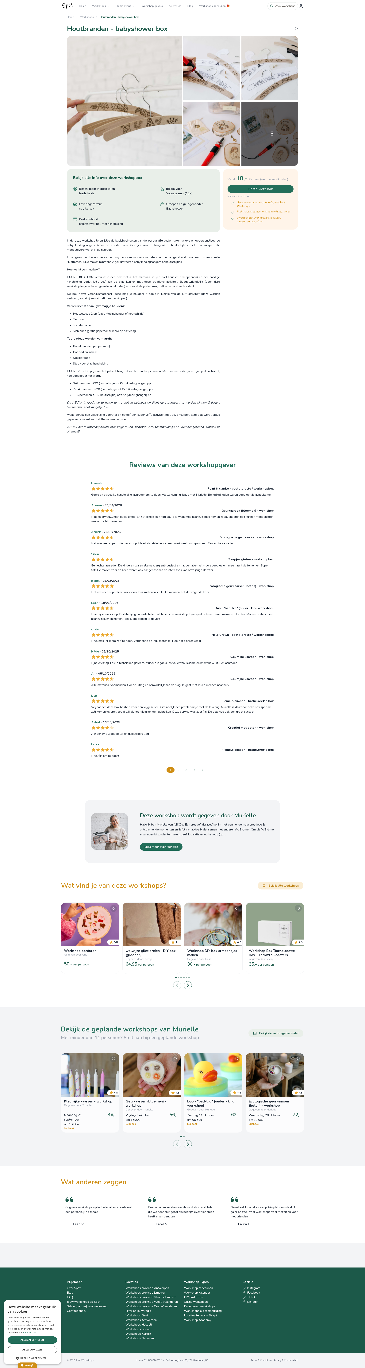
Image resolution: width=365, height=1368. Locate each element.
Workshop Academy (197, 1320)
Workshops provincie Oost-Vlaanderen (151, 1306)
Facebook (253, 1293)
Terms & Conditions (261, 1360)
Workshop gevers (152, 6)
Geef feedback (76, 1311)
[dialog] (32, 1332)
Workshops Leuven (138, 1329)
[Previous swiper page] (177, 985)
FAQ (70, 1297)
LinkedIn (252, 1302)
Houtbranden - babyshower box (119, 17)
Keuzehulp (175, 6)
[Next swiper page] (188, 985)
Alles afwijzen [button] (32, 1349)
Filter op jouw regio (138, 1311)
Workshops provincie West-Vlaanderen (151, 1302)
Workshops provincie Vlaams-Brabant (150, 1297)
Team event (124, 6)
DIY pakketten (193, 1297)
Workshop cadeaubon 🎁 (214, 6)
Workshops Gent (136, 1315)
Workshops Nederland (140, 1338)
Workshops (99, 6)
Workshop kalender (197, 1293)
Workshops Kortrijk (138, 1334)
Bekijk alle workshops (283, 886)
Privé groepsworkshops (200, 1306)
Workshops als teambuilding (203, 1311)
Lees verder (29, 1332)
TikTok (251, 1297)
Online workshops (196, 1302)
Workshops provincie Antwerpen (147, 1288)
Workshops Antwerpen (141, 1320)
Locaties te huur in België (200, 1315)
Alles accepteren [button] (32, 1340)
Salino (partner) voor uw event (87, 1306)
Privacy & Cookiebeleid (286, 1360)
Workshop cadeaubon (198, 1288)
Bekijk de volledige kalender (279, 1033)
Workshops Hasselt (138, 1325)
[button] (32, 1358)
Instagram (253, 1288)
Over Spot (74, 1288)
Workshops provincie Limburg (145, 1293)
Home (82, 6)
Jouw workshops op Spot (83, 1302)
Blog (190, 6)
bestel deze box (260, 189)
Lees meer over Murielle (161, 847)
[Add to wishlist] (296, 29)
